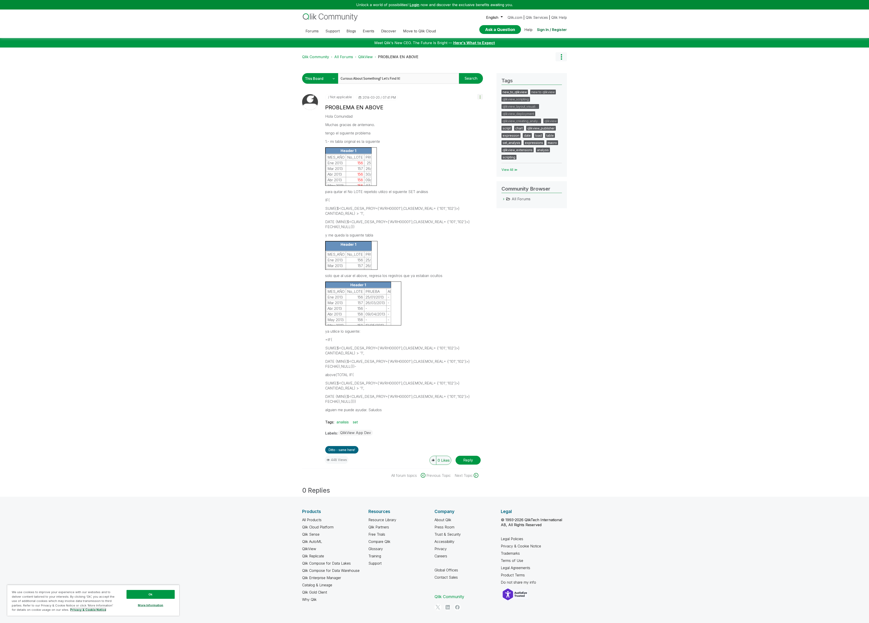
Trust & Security (447, 534)
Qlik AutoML (312, 541)
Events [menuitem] (368, 31)
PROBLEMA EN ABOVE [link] (398, 57)
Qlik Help (559, 17)
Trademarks (510, 553)
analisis (343, 422)
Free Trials (376, 534)
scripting (509, 157)
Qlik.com (515, 17)
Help (528, 29)
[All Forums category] (503, 199)
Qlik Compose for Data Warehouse (331, 570)
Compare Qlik (379, 541)
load (538, 135)
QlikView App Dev (355, 432)
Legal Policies (512, 539)
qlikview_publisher (541, 128)
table (550, 135)
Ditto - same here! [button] (342, 450)
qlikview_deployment (518, 114)
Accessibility (444, 541)
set (355, 422)
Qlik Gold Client (314, 592)
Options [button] (561, 56)
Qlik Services (537, 17)
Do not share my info (519, 582)
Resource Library (382, 520)
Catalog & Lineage (317, 585)
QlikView (365, 57)
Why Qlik (309, 599)
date (527, 135)
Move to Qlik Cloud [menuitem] (419, 31)
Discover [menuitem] (388, 31)
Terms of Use (512, 560)
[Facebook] (457, 607)
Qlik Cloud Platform (318, 527)
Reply (468, 460)
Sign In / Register (552, 29)
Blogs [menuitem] (351, 31)
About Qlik (442, 520)
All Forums (343, 57)
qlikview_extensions (517, 150)
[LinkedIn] (447, 607)
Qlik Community (315, 57)
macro (552, 143)
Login (414, 4)
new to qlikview (543, 92)
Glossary (375, 549)
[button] (480, 97)
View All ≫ (509, 170)
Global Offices (446, 570)
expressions (534, 143)
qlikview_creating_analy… (521, 121)
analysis (543, 150)
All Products (312, 520)
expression (511, 135)
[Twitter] (437, 607)
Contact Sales (446, 577)
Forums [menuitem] (312, 31)
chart (519, 128)
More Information (150, 605)
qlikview (550, 121)
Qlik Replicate (313, 556)
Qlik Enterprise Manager (321, 577)
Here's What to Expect (474, 43)
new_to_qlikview (515, 92)
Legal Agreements (515, 568)
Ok (150, 594)
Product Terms (513, 575)
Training (374, 556)
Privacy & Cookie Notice (521, 546)
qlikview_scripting (516, 99)
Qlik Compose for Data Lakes (326, 563)
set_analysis (511, 143)
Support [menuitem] (332, 31)
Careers (440, 556)
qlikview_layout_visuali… (520, 106)
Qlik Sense (311, 534)
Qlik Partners (378, 527)
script (507, 128)
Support (375, 563)
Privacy (440, 549)
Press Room (444, 527)
